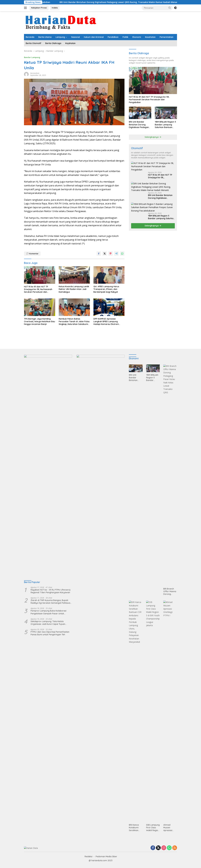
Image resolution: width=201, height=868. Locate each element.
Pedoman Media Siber (106, 856)
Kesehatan (150, 37)
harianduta (34, 73)
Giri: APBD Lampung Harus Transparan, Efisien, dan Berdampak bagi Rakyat (106, 289)
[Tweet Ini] (104, 253)
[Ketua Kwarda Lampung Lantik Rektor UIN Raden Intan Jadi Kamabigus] (74, 275)
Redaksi (88, 856)
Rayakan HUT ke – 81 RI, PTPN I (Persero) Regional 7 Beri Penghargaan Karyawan (50, 591)
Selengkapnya (152, 137)
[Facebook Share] (99, 253)
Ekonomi (136, 37)
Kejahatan (70, 43)
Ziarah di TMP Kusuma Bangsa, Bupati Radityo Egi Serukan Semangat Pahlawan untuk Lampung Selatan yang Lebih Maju (51, 601)
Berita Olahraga (53, 43)
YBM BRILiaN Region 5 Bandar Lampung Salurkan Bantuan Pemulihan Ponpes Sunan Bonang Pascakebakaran (165, 124)
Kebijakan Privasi (39, 7)
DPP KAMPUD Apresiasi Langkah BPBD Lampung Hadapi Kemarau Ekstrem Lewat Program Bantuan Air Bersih (107, 321)
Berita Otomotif (33, 43)
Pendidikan (113, 37)
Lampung (60, 37)
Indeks (55, 7)
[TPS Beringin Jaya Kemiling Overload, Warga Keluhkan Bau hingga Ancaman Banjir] (39, 307)
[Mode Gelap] (175, 7)
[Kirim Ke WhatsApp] (122, 253)
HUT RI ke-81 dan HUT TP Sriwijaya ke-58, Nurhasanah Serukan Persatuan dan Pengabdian (38, 289)
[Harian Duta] (61, 22)
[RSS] (174, 848)
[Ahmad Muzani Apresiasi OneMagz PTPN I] (170, 711)
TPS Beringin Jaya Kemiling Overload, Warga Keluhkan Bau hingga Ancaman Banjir (39, 321)
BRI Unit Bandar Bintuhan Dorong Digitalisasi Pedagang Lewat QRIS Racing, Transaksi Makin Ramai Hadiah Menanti (89, 2)
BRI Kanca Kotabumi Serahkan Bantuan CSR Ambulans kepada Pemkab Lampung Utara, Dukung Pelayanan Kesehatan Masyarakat (135, 828)
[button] (170, 7)
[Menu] (26, 7)
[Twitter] (158, 848)
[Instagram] (163, 848)
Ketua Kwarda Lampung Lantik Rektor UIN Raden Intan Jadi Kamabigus (74, 289)
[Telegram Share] (116, 253)
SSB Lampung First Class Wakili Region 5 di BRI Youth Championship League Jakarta (153, 828)
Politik (125, 37)
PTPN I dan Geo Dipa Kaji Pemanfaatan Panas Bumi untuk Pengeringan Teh (50, 633)
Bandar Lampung (32, 57)
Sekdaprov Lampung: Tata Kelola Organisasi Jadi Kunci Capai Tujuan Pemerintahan (48, 622)
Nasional (75, 37)
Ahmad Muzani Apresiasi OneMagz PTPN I (168, 828)
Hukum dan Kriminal (94, 37)
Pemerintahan (166, 37)
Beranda (30, 37)
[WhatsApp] (169, 848)
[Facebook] (153, 848)
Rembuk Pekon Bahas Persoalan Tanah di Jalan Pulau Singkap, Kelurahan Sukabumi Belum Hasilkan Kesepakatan (74, 321)
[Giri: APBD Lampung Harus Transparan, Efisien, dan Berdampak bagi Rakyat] (109, 275)
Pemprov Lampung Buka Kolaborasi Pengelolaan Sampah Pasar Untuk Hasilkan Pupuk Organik (48, 612)
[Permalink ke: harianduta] (26, 74)
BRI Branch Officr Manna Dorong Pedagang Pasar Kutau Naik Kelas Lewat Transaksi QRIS (169, 591)
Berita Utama (45, 37)
